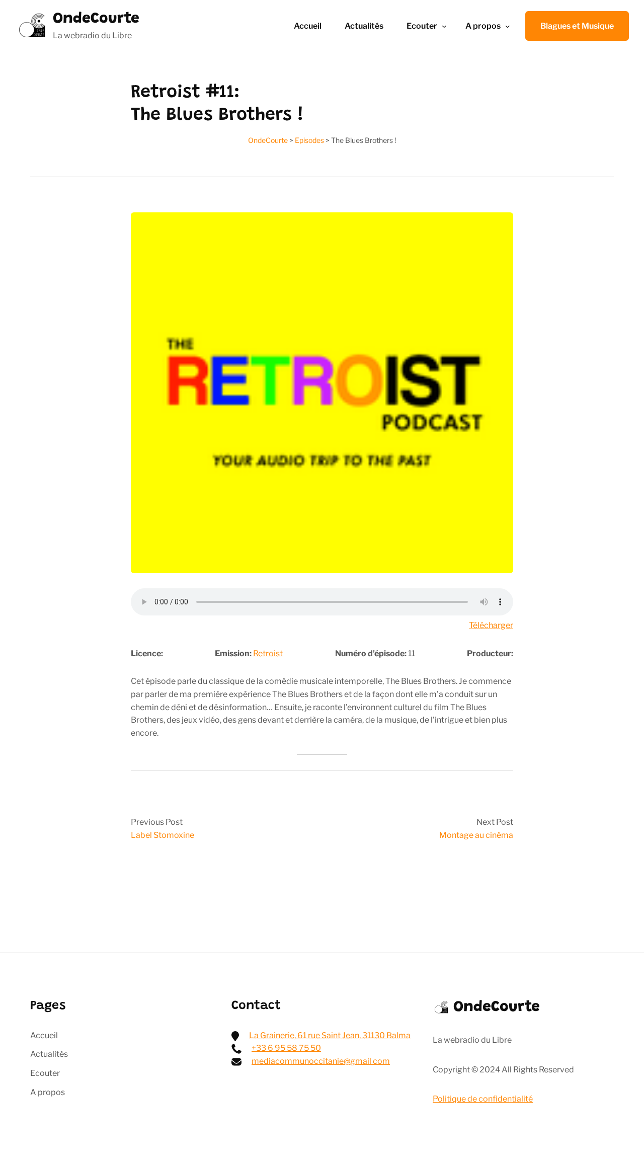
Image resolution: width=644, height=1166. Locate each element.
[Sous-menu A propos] (507, 26)
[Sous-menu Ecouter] (444, 26)
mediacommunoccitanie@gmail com (321, 1061)
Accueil (307, 26)
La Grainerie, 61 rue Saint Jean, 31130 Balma (330, 1035)
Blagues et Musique (577, 26)
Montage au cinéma (476, 835)
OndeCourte (96, 19)
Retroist (268, 653)
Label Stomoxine (162, 835)
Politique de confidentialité (483, 1099)
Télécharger (491, 625)
